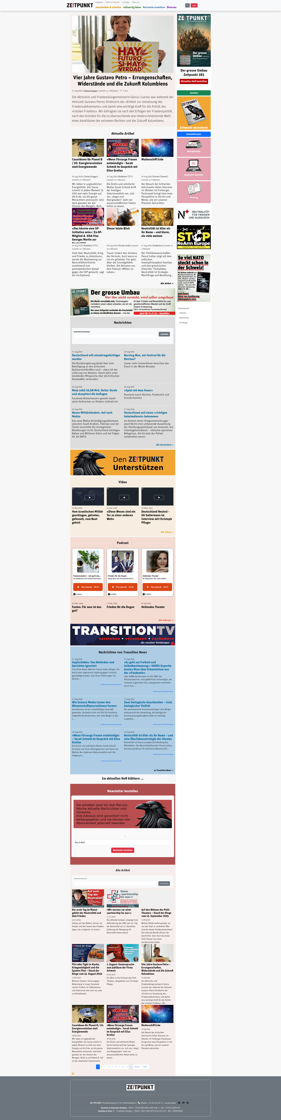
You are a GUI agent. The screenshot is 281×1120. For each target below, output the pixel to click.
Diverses (171, 7)
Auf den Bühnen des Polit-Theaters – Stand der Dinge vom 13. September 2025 (156, 912)
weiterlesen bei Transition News (111, 684)
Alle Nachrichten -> (164, 444)
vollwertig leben (132, 7)
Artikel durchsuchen (80, 878)
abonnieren (73, 1073)
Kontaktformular (193, 134)
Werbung (183, 323)
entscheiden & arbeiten (108, 7)
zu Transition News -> (163, 770)
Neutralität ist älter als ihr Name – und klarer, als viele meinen (155, 232)
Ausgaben (99, 2)
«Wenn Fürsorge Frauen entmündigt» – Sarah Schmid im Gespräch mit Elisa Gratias (96, 739)
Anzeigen (126, 2)
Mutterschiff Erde (152, 159)
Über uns (135, 2)
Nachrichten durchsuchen (82, 331)
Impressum (184, 318)
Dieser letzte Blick (118, 228)
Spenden (194, 93)
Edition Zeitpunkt (113, 2)
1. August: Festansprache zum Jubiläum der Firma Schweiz (120, 967)
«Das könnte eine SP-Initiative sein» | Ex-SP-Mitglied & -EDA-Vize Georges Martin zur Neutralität (87, 235)
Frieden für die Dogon (120, 606)
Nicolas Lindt (124, 246)
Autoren (182, 313)
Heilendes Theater (153, 606)
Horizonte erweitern (154, 7)
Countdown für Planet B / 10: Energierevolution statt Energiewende (87, 163)
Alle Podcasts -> (166, 620)
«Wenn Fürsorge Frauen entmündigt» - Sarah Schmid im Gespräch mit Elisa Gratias (122, 165)
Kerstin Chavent (160, 177)
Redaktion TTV (125, 177)
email (121, 837)
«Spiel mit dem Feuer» (138, 390)
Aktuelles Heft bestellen (194, 81)
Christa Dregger (90, 91)
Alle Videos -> (167, 532)
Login (194, 5)
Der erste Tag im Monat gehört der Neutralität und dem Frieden (86, 912)
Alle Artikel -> (167, 283)
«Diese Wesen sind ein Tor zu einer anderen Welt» (121, 515)
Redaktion (157, 246)
